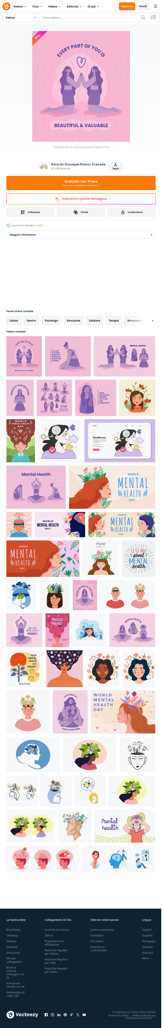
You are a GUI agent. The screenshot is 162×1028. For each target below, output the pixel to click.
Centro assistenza (102, 930)
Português (146, 941)
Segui (115, 168)
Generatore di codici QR (15, 994)
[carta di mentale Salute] (36, 487)
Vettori (18, 6)
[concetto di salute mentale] (68, 356)
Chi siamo (96, 941)
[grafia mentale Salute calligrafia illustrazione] (138, 558)
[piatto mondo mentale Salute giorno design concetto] (19, 524)
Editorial (72, 6)
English (144, 930)
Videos (52, 6)
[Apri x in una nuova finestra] (77, 1014)
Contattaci (97, 935)
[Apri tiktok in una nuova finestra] (71, 1014)
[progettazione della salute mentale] (20, 398)
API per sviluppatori (14, 960)
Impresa (11, 947)
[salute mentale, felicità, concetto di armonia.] (30, 826)
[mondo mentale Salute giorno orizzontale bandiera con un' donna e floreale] (42, 558)
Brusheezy (13, 930)
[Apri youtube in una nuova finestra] (84, 1014)
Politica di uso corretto (136, 1018)
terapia (114, 320)
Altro (142, 958)
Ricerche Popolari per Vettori (56, 951)
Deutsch (144, 947)
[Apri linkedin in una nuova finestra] (58, 1014)
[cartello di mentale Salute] (24, 630)
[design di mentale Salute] (54, 398)
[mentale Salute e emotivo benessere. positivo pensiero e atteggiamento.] (24, 668)
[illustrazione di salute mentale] (24, 356)
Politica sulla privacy (141, 1015)
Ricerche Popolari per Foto (56, 961)
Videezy (11, 941)
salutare (94, 320)
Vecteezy (12, 935)
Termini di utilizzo (115, 1015)
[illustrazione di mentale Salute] (124, 356)
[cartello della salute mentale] (70, 711)
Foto (35, 6)
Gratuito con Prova (81, 183)
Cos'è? (39, 225)
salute (13, 320)
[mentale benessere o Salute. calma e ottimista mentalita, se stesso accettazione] (59, 440)
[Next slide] (146, 320)
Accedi (143, 6)
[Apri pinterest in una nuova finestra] (65, 1014)
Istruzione (13, 952)
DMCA (49, 935)
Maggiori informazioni (23, 234)
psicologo (51, 320)
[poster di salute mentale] (85, 595)
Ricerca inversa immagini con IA (15, 972)
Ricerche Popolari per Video (56, 970)
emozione (73, 320)
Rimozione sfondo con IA (15, 984)
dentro (31, 320)
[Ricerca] (142, 17)
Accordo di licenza (57, 930)
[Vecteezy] (6, 6)
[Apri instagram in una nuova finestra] (52, 1014)
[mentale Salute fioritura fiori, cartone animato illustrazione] (74, 826)
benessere (134, 320)
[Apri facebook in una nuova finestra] (46, 1014)
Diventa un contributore (98, 948)
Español (144, 935)
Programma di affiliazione (54, 942)
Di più (92, 6)
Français (144, 952)
